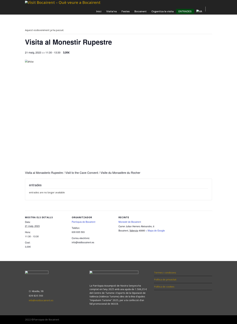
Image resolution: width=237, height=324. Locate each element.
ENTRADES (185, 11)
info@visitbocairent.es (41, 300)
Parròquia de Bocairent (83, 221)
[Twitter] (202, 320)
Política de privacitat (165, 279)
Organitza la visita (162, 11)
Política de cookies (164, 286)
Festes (126, 11)
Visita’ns (111, 11)
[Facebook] (196, 320)
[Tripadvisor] (209, 320)
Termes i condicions (165, 272)
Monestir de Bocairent (129, 221)
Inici (98, 11)
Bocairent (140, 11)
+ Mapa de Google (155, 230)
